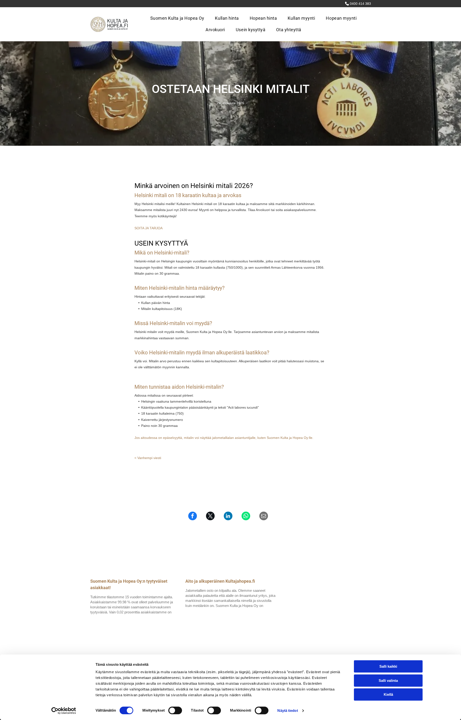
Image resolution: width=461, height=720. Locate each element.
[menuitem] (179, 18)
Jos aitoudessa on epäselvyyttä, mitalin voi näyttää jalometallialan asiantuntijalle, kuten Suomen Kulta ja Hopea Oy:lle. (223, 438)
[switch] (175, 710)
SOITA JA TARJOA (148, 228)
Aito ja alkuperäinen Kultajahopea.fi (220, 581)
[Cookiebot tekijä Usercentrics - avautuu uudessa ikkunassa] (64, 710)
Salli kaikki (388, 666)
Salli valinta (388, 680)
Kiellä (388, 694)
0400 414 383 (360, 4)
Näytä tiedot (287, 710)
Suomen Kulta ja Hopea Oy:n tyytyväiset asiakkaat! (128, 584)
